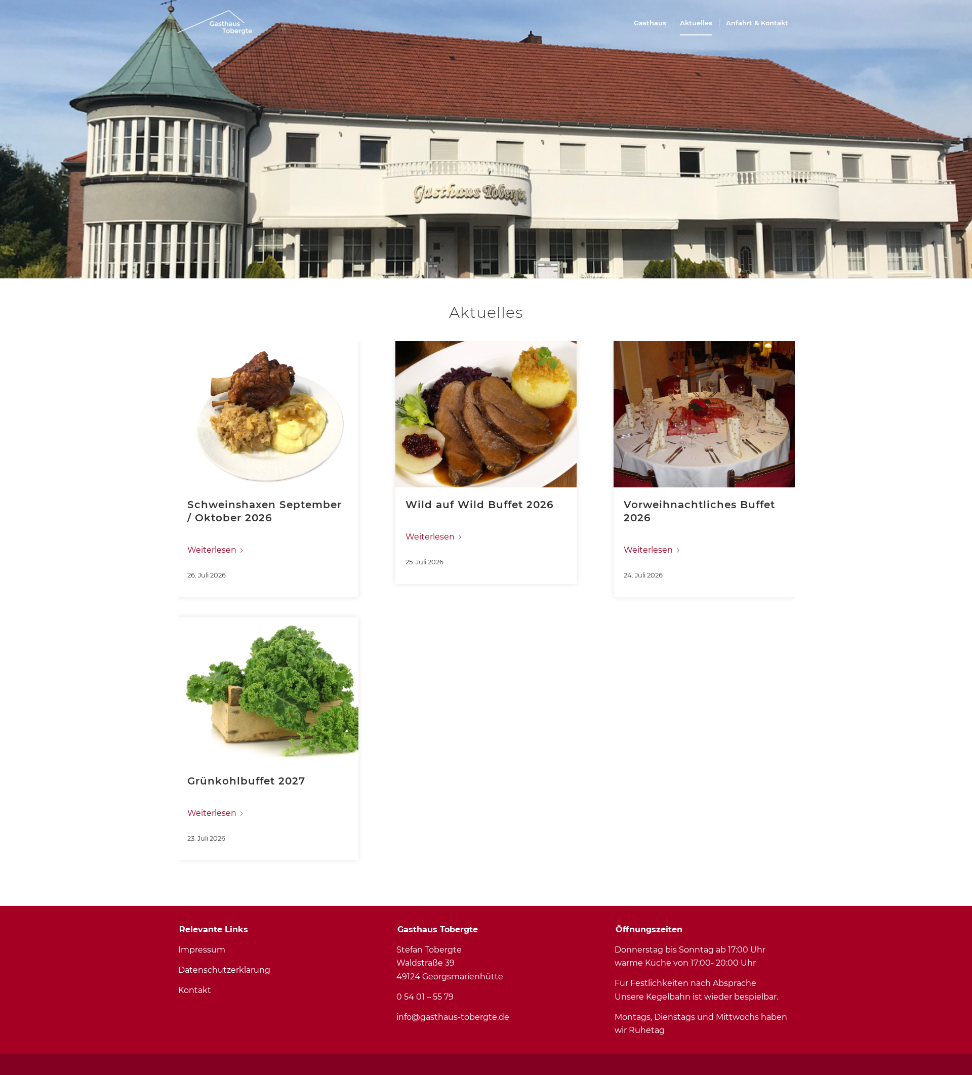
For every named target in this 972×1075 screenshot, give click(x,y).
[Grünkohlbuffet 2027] (267, 690)
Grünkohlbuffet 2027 (246, 781)
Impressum (201, 950)
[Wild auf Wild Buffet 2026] (486, 414)
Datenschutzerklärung (224, 970)
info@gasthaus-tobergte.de (452, 1017)
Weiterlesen (211, 550)
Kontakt (194, 990)
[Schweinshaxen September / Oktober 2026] (267, 414)
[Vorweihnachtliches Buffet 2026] (704, 414)
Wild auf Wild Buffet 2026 (480, 505)
